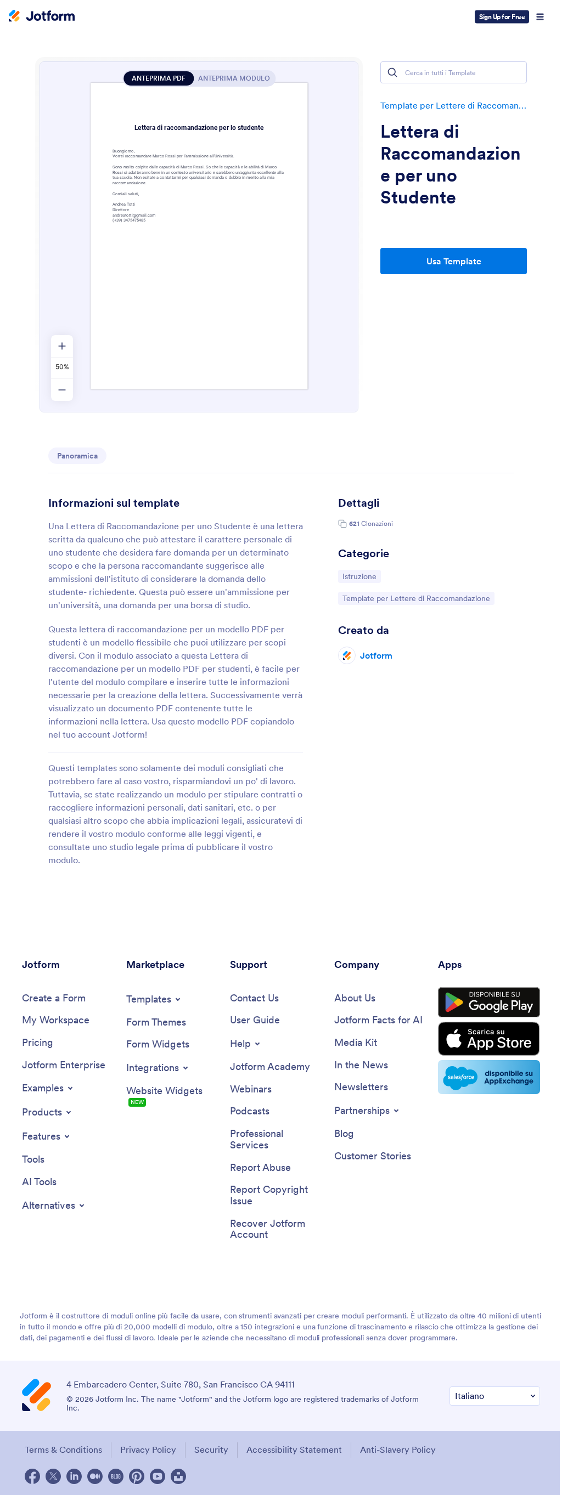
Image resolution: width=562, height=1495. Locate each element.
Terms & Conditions (63, 1449)
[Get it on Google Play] (489, 1002)
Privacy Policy (148, 1449)
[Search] (392, 72)
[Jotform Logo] (42, 17)
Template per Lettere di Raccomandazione (453, 105)
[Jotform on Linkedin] (74, 1476)
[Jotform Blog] (115, 1476)
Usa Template (453, 261)
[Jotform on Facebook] (32, 1476)
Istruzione (361, 576)
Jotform (376, 655)
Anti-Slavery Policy (398, 1449)
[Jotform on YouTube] (157, 1476)
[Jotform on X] (53, 1476)
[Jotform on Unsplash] (178, 1476)
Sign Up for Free (502, 17)
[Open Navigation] (540, 17)
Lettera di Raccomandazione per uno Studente (450, 164)
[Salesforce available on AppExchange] (489, 1077)
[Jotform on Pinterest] (136, 1476)
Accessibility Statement (294, 1449)
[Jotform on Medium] (95, 1476)
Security (211, 1449)
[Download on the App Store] (489, 1039)
